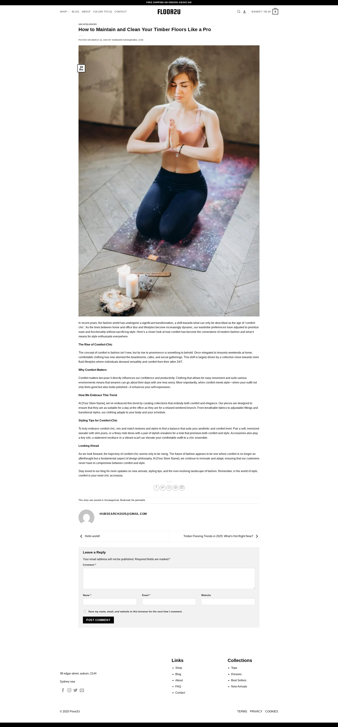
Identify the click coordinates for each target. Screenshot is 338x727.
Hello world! (92, 536)
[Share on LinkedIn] (182, 488)
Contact (120, 11)
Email (146, 595)
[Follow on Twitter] (75, 690)
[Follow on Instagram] (69, 690)
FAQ (178, 686)
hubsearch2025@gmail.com (127, 40)
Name (87, 595)
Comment (89, 564)
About (86, 11)
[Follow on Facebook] (63, 690)
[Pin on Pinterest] (175, 488)
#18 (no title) (102, 11)
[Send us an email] (82, 690)
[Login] (244, 11)
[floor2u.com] (169, 12)
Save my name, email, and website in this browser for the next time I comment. (135, 611)
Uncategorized (88, 24)
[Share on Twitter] (163, 488)
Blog (75, 11)
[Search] (238, 11)
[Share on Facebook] (156, 488)
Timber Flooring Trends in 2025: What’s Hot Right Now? (218, 536)
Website (206, 595)
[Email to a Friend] (169, 488)
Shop (63, 11)
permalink (140, 500)
